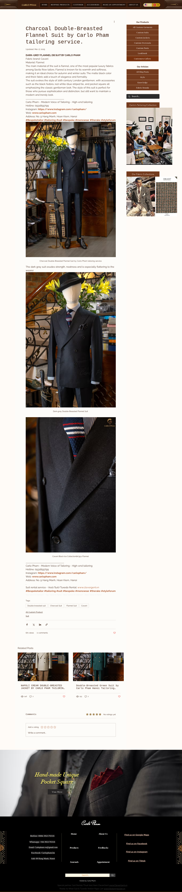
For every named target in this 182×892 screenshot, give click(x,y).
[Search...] (112, 875)
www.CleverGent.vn (118, 885)
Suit (27, 616)
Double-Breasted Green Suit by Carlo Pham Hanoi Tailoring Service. (97, 687)
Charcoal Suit (56, 606)
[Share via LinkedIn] (40, 624)
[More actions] (114, 21)
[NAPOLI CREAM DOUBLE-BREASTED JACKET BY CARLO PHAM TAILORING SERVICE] (43, 667)
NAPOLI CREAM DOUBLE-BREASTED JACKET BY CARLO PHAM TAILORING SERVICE (43, 687)
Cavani (84, 606)
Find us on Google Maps (136, 835)
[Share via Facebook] (27, 624)
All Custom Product (34, 612)
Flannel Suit (71, 606)
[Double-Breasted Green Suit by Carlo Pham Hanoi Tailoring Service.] (98, 667)
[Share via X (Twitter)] (33, 624)
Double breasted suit (36, 606)
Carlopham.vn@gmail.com (46, 847)
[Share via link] (46, 624)
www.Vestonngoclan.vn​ (114, 888)
